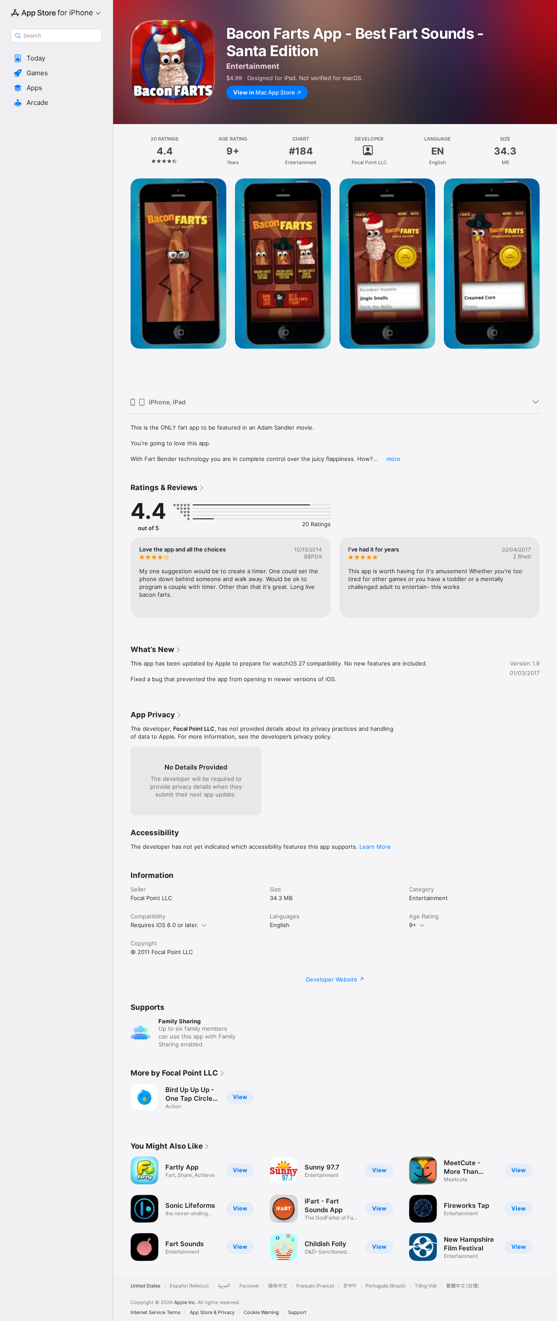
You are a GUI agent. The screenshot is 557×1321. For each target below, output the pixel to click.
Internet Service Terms (156, 1312)
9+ (412, 924)
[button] (56, 58)
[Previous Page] (122, 285)
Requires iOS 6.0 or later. (164, 924)
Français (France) (315, 1286)
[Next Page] (548, 285)
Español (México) (189, 1286)
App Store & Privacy (212, 1312)
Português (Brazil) (386, 1286)
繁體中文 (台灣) (462, 1286)
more (393, 458)
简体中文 (277, 1286)
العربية (224, 1286)
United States (146, 1286)
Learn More (375, 846)
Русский (249, 1286)
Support (297, 1312)
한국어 (349, 1286)
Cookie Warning (261, 1312)
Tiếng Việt (426, 1286)
